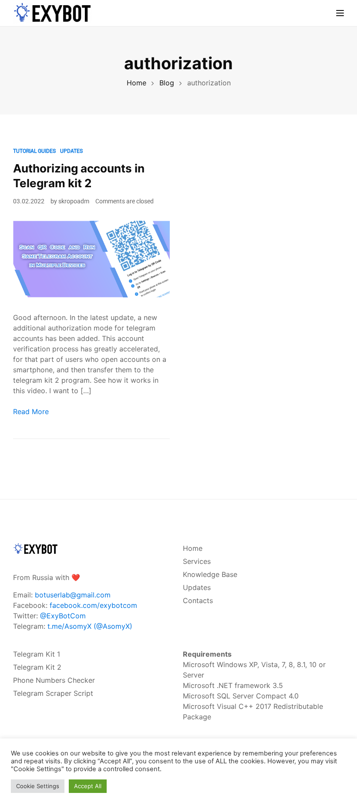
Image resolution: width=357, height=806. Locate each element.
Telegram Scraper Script (53, 693)
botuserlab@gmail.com (73, 594)
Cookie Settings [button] (37, 785)
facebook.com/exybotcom (93, 605)
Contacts (198, 600)
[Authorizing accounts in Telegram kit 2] (91, 258)
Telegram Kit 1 (36, 654)
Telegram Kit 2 (37, 667)
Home (192, 548)
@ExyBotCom (63, 615)
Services (197, 561)
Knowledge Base (210, 574)
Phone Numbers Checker (54, 680)
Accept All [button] (87, 785)
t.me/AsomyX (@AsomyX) (89, 626)
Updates (71, 151)
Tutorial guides (34, 151)
